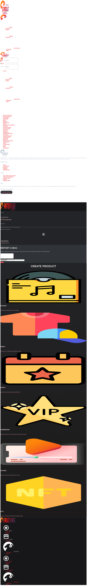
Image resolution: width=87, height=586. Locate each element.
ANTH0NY (5, 119)
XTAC (4, 146)
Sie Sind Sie (6, 142)
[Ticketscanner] (1, 63)
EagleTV (5, 168)
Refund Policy (6, 180)
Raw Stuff (5, 139)
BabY (4, 120)
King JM (5, 131)
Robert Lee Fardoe (8, 140)
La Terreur (5, 134)
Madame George (7, 135)
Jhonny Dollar (6, 128)
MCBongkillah (6, 137)
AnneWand (6, 117)
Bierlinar (5, 121)
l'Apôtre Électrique (8, 133)
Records (5, 167)
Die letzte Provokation (9, 125)
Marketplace (6, 169)
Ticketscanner (6, 192)
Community (6, 166)
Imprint (5, 179)
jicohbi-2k (5, 129)
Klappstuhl (6, 132)
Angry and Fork (7, 116)
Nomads (5, 138)
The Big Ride (6, 144)
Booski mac (6, 122)
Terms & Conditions (8, 176)
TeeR (4, 143)
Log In (2, 63)
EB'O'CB (5, 126)
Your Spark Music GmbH (9, 175)
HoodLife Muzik (7, 127)
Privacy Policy (6, 178)
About (4, 165)
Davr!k (4, 123)
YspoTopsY (6, 148)
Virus (4, 145)
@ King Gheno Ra (7, 115)
